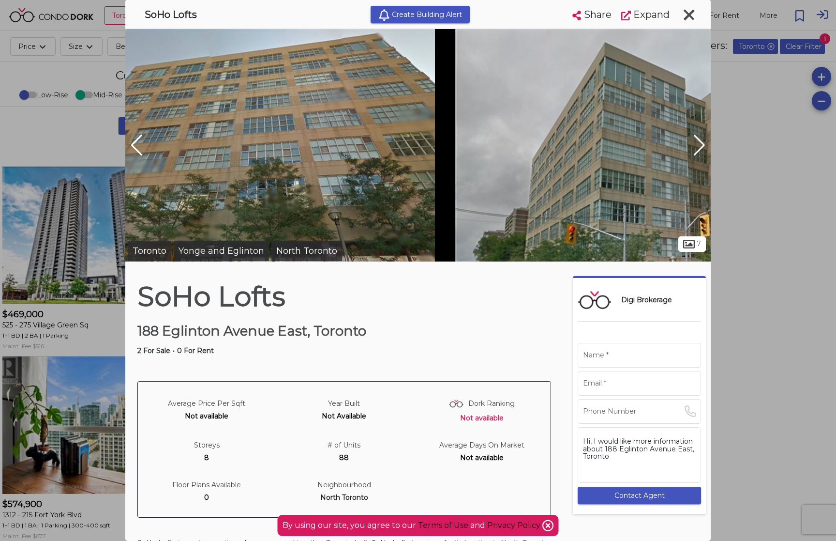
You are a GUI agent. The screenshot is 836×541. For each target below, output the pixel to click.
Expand (650, 14)
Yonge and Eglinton (221, 251)
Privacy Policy (514, 525)
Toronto (149, 251)
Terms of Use (443, 525)
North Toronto (306, 251)
